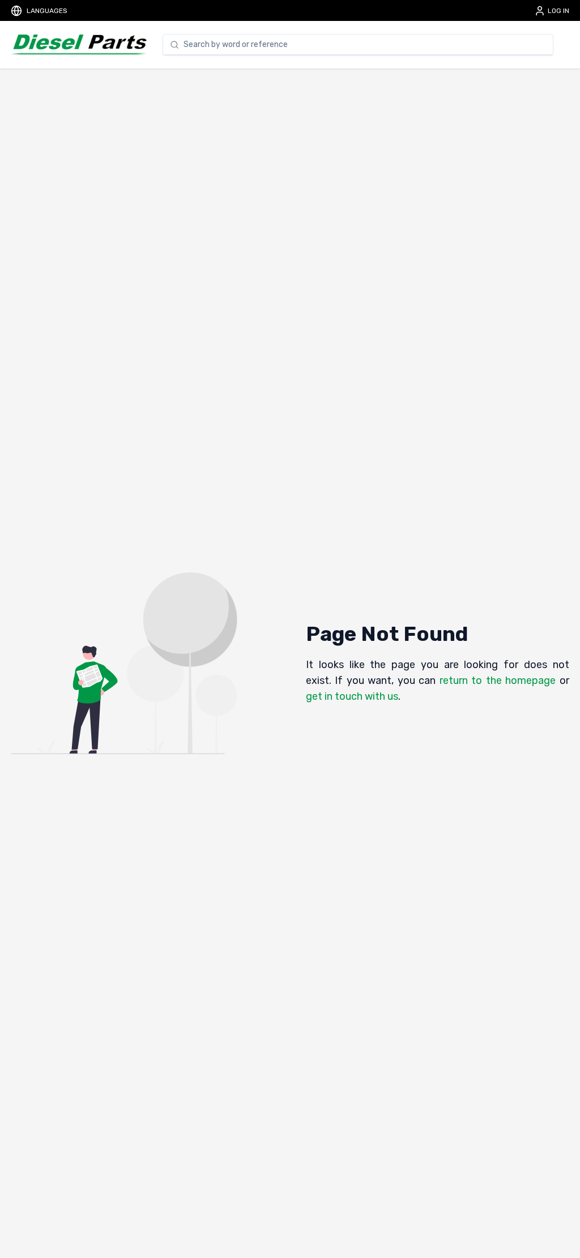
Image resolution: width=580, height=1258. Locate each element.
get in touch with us (352, 696)
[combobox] (365, 45)
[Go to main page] (79, 45)
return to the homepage (498, 680)
